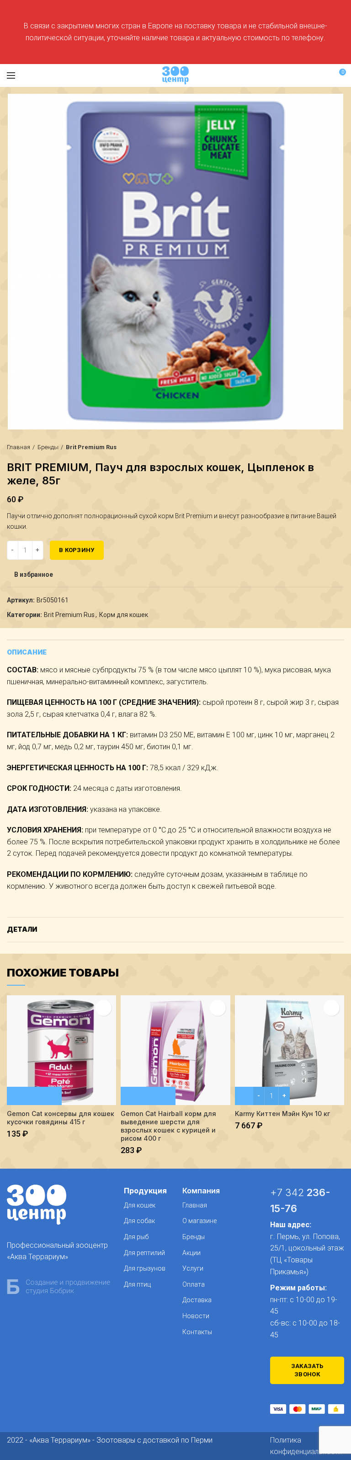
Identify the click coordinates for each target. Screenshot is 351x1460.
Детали (22, 929)
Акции (191, 1252)
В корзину (77, 550)
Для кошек (139, 1205)
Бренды (47, 447)
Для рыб (136, 1236)
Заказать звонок (307, 1370)
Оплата (193, 1284)
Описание (27, 652)
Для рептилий (144, 1252)
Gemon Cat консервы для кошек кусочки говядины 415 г (60, 1118)
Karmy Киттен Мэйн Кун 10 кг (282, 1113)
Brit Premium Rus (91, 447)
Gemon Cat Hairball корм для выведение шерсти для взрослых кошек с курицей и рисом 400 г (168, 1126)
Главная (18, 447)
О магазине (199, 1220)
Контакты (197, 1332)
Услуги (192, 1268)
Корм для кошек (123, 614)
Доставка (197, 1300)
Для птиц (137, 1284)
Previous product (321, 447)
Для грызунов (144, 1268)
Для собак (139, 1220)
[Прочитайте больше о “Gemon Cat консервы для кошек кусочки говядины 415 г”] (34, 1096)
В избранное (33, 574)
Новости (195, 1316)
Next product (339, 447)
